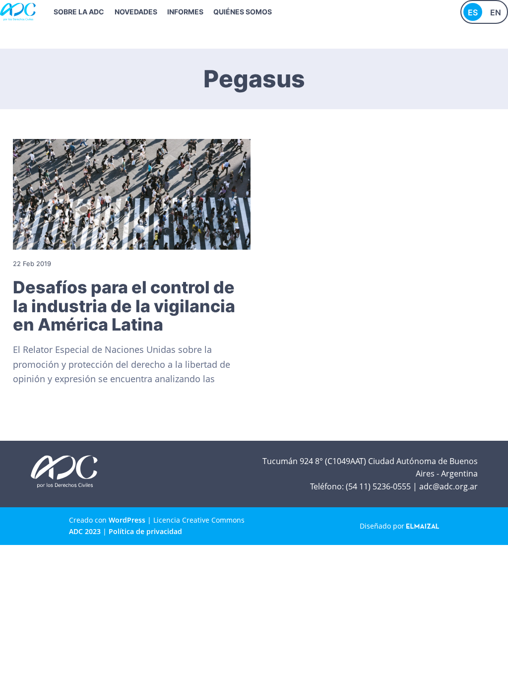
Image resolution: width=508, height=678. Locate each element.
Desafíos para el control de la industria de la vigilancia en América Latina (124, 306)
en (495, 12)
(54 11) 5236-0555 (378, 486)
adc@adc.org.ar (448, 486)
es (473, 12)
